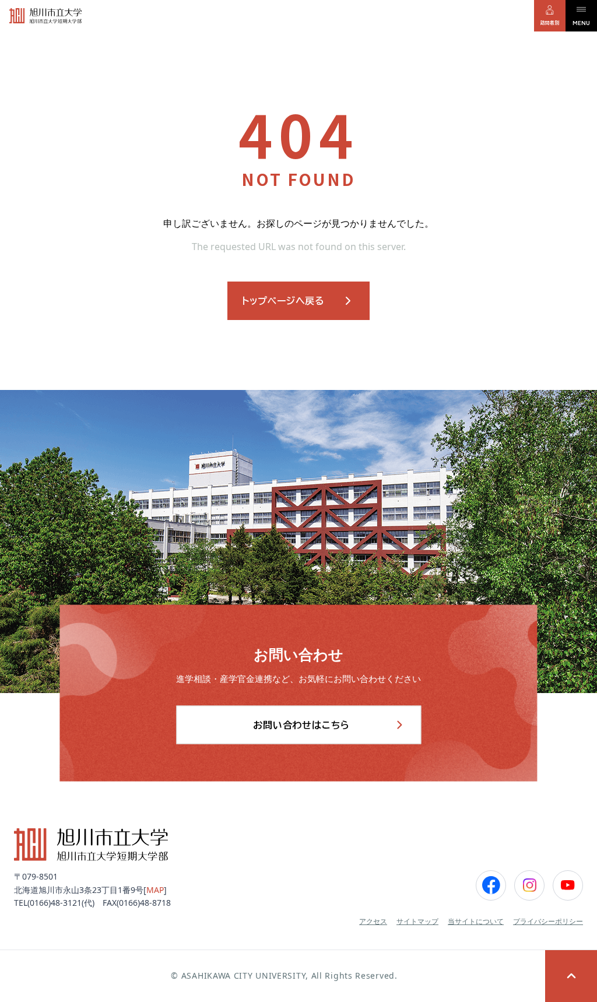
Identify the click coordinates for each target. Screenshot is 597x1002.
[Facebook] (491, 885)
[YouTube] (568, 885)
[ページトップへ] (571, 976)
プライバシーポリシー (548, 921)
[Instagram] (529, 885)
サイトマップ (417, 921)
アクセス (373, 921)
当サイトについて (476, 921)
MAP (155, 889)
